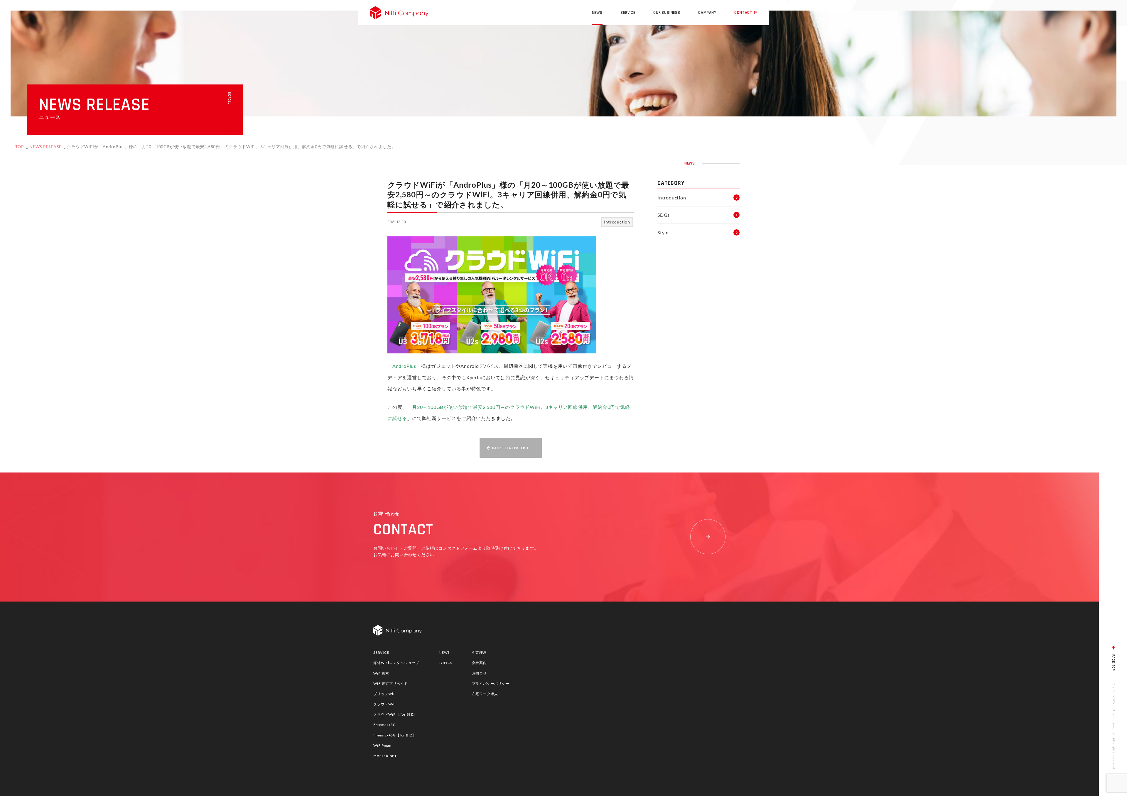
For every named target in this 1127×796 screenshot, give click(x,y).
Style (663, 232)
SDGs (663, 215)
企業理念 (479, 652)
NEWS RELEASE (45, 146)
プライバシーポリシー (490, 683)
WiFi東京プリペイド (390, 683)
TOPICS (445, 662)
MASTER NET (385, 755)
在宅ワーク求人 (485, 694)
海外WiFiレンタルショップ (396, 662)
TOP (19, 146)
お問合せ (479, 673)
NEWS (444, 652)
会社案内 (479, 662)
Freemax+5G (384, 724)
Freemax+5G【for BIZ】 (394, 735)
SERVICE (381, 652)
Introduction (617, 221)
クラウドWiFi (385, 704)
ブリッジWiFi (385, 694)
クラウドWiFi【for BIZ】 (395, 714)
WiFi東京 (381, 673)
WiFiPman (382, 745)
